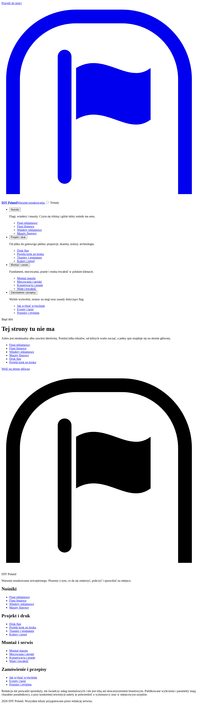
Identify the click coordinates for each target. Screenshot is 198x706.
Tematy (54, 202)
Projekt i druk (18, 237)
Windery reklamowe (29, 230)
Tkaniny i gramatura (29, 257)
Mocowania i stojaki (29, 281)
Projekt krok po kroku (30, 254)
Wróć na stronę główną (16, 368)
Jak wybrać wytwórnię (31, 305)
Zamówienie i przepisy (23, 292)
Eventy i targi (25, 309)
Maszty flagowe (27, 233)
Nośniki (15, 209)
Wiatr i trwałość (26, 288)
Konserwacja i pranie (30, 285)
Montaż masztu (26, 278)
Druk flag (23, 250)
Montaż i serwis (19, 264)
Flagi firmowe (25, 226)
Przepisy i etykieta (28, 312)
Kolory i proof (26, 261)
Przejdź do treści (12, 3)
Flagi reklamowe (27, 223)
